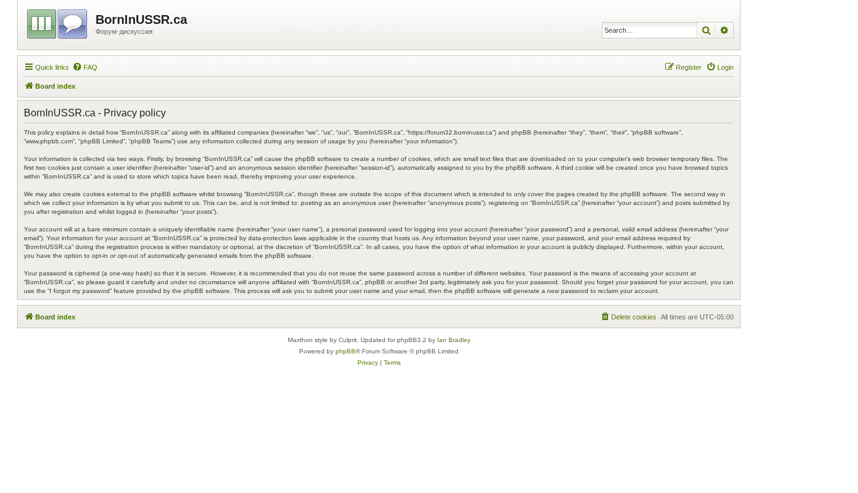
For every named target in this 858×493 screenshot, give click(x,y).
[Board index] (58, 22)
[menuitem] (84, 67)
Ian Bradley (453, 339)
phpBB (345, 351)
